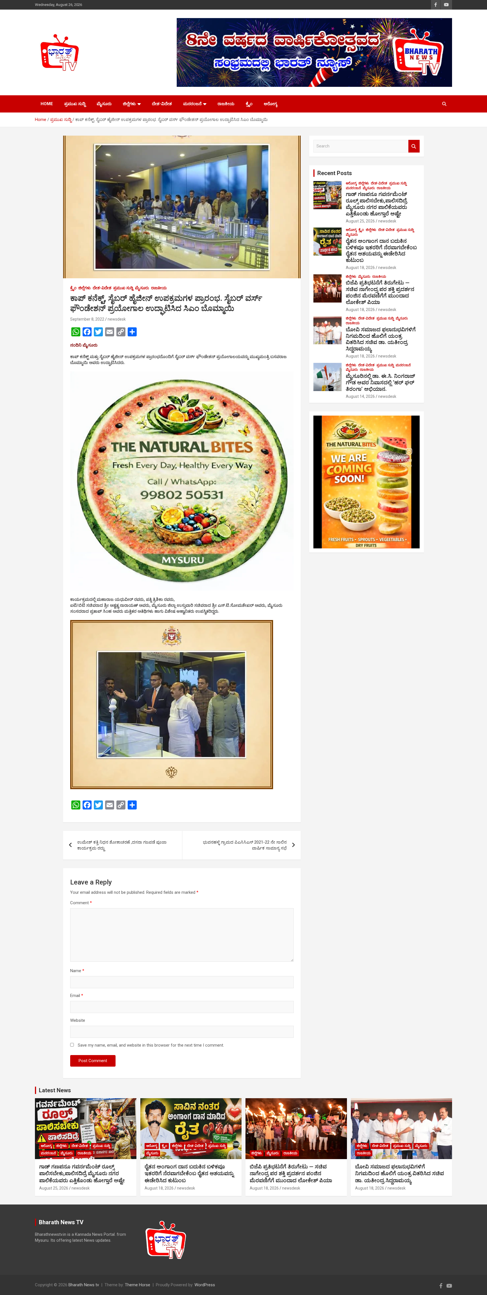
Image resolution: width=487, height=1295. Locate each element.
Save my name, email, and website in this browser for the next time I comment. (151, 1045)
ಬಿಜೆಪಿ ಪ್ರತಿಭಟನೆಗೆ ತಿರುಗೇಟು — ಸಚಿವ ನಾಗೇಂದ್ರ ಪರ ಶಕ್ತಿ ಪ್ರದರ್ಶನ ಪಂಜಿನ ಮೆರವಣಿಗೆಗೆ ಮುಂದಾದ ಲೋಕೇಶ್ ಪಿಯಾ (380, 292)
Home (47, 103)
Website (77, 1020)
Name (77, 970)
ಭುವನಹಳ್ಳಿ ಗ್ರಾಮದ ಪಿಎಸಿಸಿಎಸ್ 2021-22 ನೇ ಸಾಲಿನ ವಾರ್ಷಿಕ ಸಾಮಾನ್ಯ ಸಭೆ (245, 845)
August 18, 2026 (360, 267)
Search (414, 146)
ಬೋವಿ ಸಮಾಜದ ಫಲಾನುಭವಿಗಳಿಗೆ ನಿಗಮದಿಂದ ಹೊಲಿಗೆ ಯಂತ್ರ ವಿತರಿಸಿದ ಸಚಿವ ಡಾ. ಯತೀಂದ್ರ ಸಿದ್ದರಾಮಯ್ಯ (381, 339)
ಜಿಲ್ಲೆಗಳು (129, 103)
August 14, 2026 (360, 396)
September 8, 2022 (87, 319)
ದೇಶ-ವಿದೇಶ (162, 103)
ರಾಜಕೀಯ (226, 103)
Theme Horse (137, 1284)
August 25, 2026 (360, 221)
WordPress (204, 1284)
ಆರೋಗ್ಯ (270, 103)
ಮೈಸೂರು (104, 103)
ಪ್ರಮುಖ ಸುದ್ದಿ (74, 103)
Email (76, 995)
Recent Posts (334, 173)
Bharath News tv (83, 1284)
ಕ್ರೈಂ (249, 103)
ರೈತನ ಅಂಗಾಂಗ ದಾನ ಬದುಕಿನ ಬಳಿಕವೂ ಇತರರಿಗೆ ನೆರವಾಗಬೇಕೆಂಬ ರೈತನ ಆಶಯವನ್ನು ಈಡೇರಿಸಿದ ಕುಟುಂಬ (381, 250)
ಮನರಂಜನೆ (192, 103)
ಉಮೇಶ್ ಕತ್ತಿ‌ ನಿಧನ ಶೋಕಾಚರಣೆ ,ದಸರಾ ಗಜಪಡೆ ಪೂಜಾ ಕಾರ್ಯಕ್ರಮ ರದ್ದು (122, 845)
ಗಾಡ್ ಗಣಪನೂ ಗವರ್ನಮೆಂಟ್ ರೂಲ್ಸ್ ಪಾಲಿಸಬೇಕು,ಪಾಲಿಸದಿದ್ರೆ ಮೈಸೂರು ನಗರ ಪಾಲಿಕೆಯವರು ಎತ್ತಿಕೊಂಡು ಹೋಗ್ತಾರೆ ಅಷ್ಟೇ (376, 204)
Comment (81, 902)
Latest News (55, 1090)
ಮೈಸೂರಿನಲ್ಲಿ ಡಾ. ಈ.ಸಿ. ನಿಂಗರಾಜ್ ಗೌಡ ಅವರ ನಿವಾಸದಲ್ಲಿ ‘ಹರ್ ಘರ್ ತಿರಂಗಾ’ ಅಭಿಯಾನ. (380, 382)
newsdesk (117, 319)
